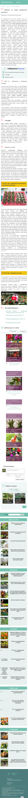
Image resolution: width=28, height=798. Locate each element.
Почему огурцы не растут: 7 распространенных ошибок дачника (18, 678)
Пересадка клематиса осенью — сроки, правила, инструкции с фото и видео (18, 669)
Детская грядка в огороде (18, 600)
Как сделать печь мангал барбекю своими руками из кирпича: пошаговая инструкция (18, 761)
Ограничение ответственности (14, 780)
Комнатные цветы (15, 6)
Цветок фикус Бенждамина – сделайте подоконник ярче (17, 550)
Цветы (7, 6)
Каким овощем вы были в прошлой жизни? (18, 692)
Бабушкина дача (7, 2)
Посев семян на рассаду (12, 322)
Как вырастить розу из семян (14, 315)
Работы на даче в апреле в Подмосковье (18, 524)
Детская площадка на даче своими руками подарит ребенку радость (18, 574)
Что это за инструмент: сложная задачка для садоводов (18, 701)
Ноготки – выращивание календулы (18, 651)
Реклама (9, 783)
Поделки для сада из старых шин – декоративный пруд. (17, 583)
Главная (3, 6)
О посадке (6, 75)
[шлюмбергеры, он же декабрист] (2, 143)
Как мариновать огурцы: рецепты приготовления (18, 742)
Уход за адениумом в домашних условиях (13, 72)
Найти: (6, 514)
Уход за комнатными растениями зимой (17, 559)
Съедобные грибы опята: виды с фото (18, 751)
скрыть (21, 68)
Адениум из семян (8, 77)
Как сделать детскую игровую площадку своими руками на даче (18, 610)
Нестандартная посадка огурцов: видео (18, 618)
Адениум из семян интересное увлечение (18, 532)
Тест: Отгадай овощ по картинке (18, 710)
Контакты (9, 778)
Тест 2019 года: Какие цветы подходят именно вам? (18, 718)
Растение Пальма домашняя (18, 540)
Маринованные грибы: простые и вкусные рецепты (18, 733)
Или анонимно (19, 474)
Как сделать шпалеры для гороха (18, 659)
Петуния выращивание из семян (14, 318)
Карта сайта (10, 782)
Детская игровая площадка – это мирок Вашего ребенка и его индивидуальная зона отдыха (18, 592)
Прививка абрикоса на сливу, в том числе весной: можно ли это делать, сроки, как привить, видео (18, 634)
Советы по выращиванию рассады (18, 642)
